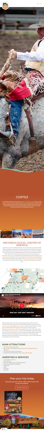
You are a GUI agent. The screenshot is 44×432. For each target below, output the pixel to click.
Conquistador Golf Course (10, 359)
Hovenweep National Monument (14, 351)
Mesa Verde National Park (28, 201)
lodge (26, 335)
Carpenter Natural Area (9, 329)
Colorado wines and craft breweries (30, 258)
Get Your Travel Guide (22, 387)
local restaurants (6, 326)
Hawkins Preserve (15, 330)
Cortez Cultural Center (9, 255)
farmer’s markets (20, 326)
